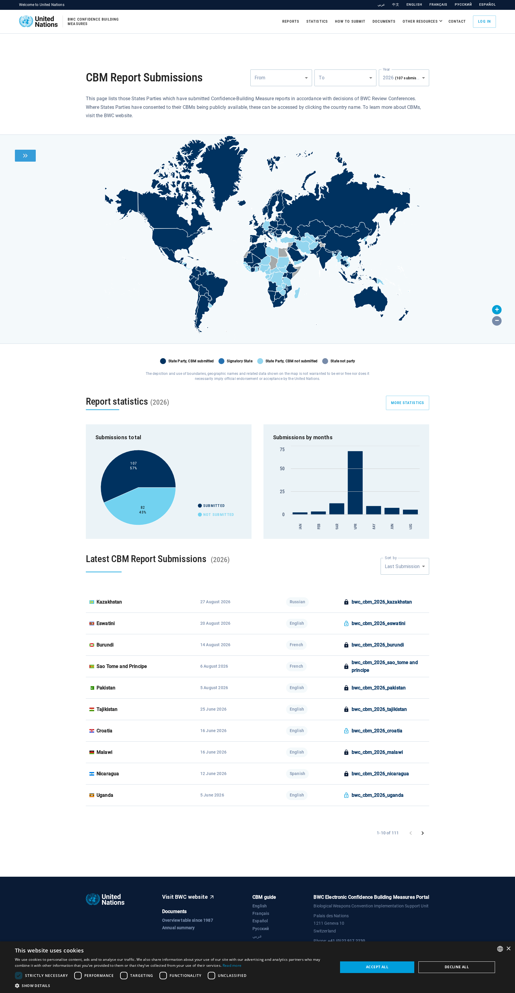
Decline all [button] (457, 966)
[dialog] (257, 967)
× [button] (508, 948)
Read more (232, 965)
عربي (381, 5)
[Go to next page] (423, 833)
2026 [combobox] (405, 78)
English (414, 5)
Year (386, 69)
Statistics (317, 21)
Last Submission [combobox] (402, 566)
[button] (497, 310)
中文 (395, 5)
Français (438, 5)
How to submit (350, 21)
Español (487, 5)
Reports (290, 21)
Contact (457, 21)
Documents (384, 21)
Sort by (391, 558)
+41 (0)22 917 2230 (346, 940)
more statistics (407, 402)
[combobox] (281, 77)
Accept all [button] (377, 966)
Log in (484, 21)
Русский (463, 5)
